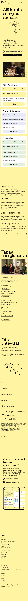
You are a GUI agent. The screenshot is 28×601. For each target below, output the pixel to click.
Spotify (3, 558)
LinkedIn (3, 554)
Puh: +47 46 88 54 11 (7, 316)
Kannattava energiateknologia (13, 51)
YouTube (3, 556)
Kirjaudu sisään (6, 548)
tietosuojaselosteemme (7, 430)
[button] (20, 2)
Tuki (2, 546)
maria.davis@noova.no (8, 291)
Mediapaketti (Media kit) (8, 541)
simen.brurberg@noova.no (9, 302)
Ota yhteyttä (14, 131)
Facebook (4, 553)
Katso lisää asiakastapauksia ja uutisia (14, 234)
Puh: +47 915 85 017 (7, 304)
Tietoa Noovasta (6, 538)
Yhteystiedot (5, 544)
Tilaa (14, 104)
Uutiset (3, 539)
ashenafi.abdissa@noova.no (9, 280)
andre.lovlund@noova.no (8, 314)
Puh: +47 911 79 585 (7, 282)
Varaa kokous (6, 285)
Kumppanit (4, 543)
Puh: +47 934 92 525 (7, 293)
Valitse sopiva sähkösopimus (12, 55)
